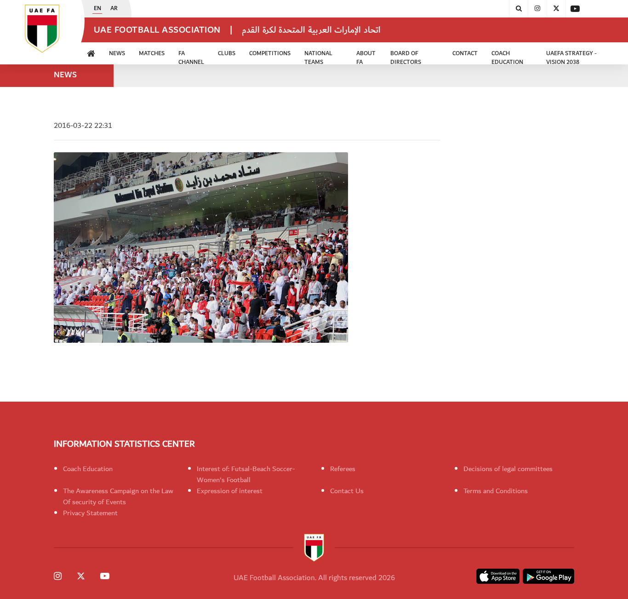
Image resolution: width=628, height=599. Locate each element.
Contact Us (347, 491)
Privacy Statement (90, 513)
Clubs (226, 53)
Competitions (270, 53)
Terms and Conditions (495, 491)
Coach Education (88, 469)
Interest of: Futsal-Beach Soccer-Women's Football (246, 474)
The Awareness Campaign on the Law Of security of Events (118, 496)
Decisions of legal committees (508, 469)
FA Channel (191, 56)
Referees (342, 469)
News (117, 53)
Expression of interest (230, 491)
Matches (152, 53)
